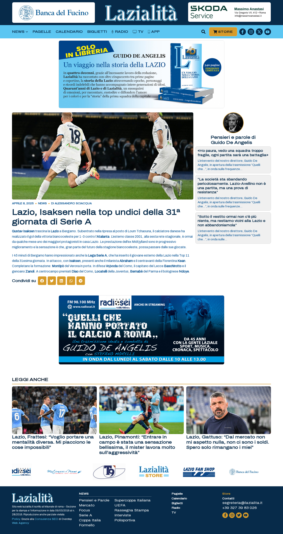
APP (155, 31)
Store (226, 493)
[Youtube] (267, 31)
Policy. (16, 519)
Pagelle (42, 31)
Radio (121, 31)
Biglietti (97, 31)
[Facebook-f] (242, 31)
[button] (203, 31)
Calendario (69, 31)
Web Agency (20, 523)
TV (140, 31)
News (18, 31)
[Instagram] (251, 31)
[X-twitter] (259, 31)
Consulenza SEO (46, 519)
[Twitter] (239, 515)
